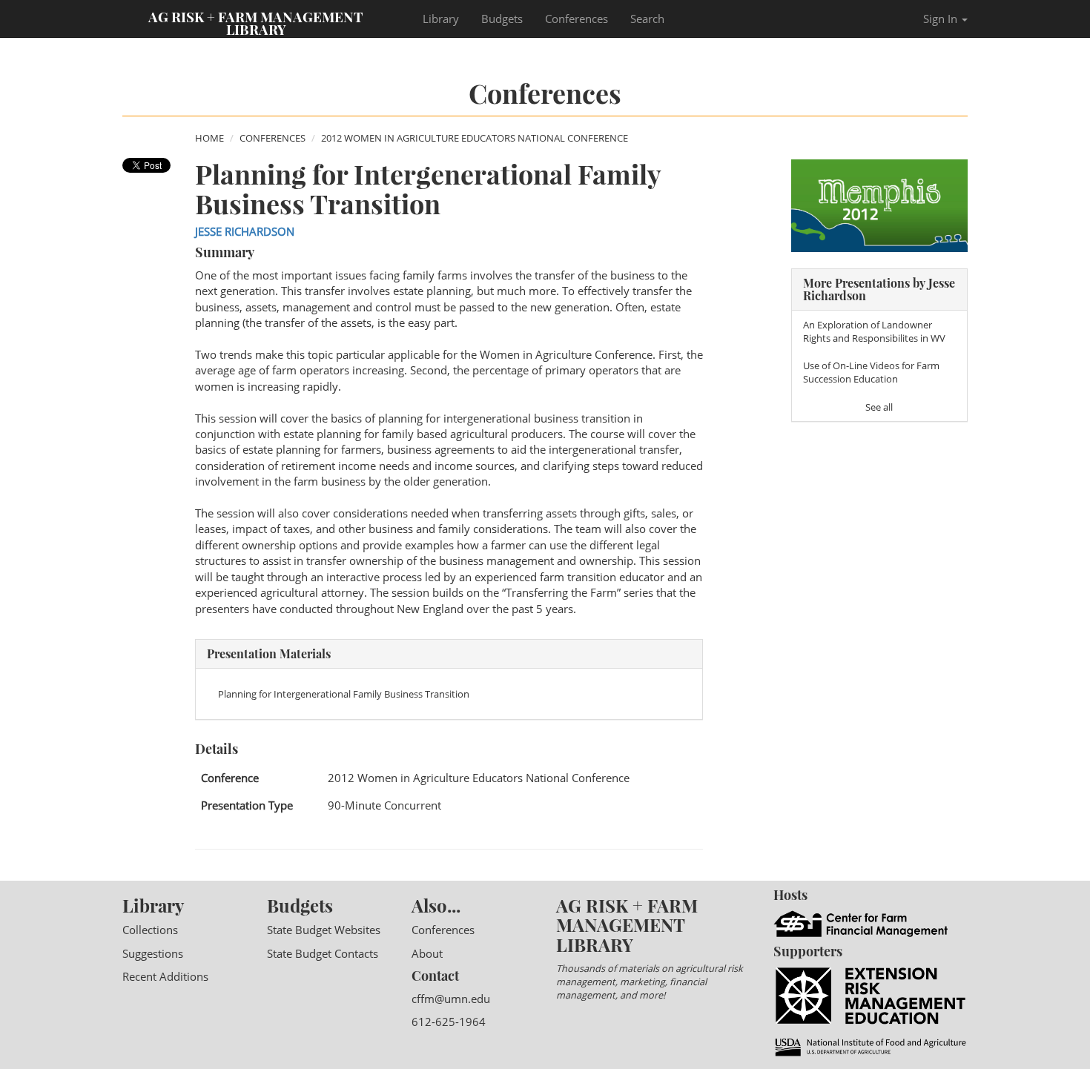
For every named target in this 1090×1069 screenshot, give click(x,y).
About (427, 953)
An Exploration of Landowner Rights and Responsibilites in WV (874, 331)
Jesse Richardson (244, 231)
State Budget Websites (323, 929)
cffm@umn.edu (451, 998)
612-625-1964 (449, 1021)
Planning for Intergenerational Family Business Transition (343, 694)
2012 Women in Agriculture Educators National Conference (474, 138)
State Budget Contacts (322, 953)
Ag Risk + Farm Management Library (255, 22)
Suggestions (152, 953)
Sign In (941, 18)
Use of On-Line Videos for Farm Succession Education (871, 372)
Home (209, 138)
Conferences (576, 18)
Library (441, 18)
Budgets (502, 18)
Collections (150, 929)
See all (879, 407)
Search (647, 18)
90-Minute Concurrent (384, 805)
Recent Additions (165, 976)
